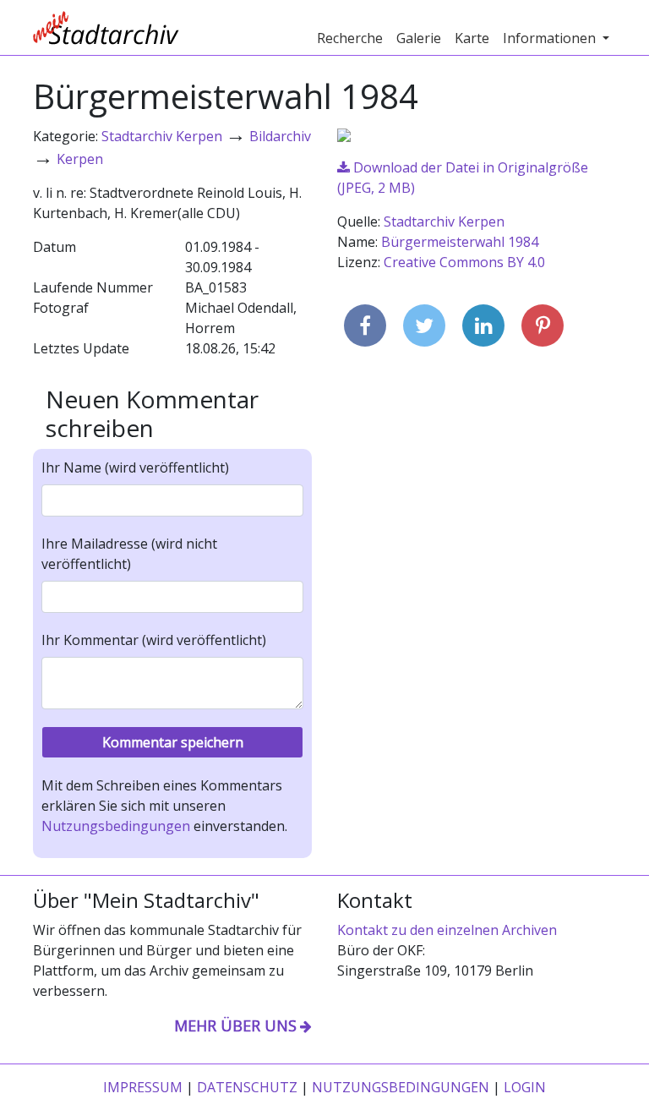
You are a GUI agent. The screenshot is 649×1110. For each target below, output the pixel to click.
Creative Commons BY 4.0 (464, 262)
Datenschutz (247, 1087)
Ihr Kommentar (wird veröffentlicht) (153, 640)
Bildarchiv (280, 136)
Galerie (418, 38)
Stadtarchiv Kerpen (161, 136)
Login (525, 1087)
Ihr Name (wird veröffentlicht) (135, 467)
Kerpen (80, 159)
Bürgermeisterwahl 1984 (459, 241)
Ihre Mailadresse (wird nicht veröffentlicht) (129, 553)
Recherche (350, 38)
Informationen (551, 38)
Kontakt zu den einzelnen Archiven (447, 930)
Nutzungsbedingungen (115, 826)
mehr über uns (235, 1025)
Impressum (143, 1087)
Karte (472, 38)
